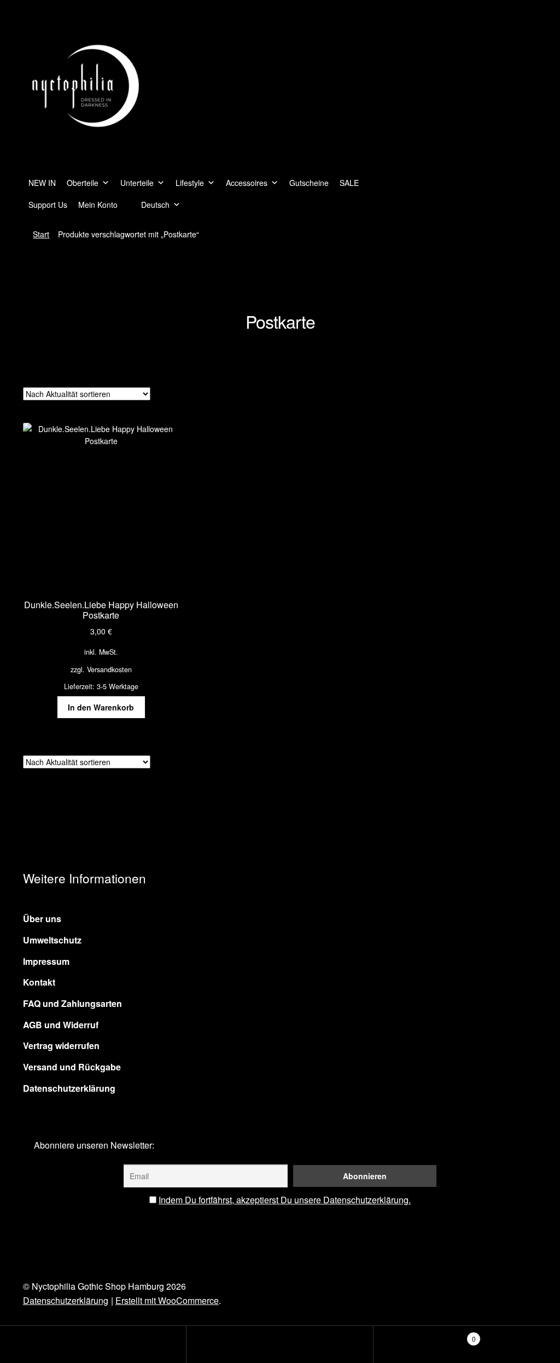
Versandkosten (109, 669)
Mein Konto (98, 204)
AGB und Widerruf (60, 1024)
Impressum (46, 961)
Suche (279, 1344)
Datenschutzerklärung (69, 1088)
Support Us (47, 204)
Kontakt (39, 982)
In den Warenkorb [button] (101, 707)
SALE (349, 182)
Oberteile (82, 182)
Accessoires (246, 182)
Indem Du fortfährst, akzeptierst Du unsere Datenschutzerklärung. (285, 1199)
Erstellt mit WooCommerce (167, 1300)
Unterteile (137, 182)
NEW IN (42, 182)
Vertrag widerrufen (61, 1045)
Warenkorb (425, 1334)
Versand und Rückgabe (72, 1067)
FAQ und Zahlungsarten (72, 1003)
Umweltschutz (52, 940)
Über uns (42, 918)
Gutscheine (309, 182)
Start (41, 234)
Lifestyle (190, 182)
